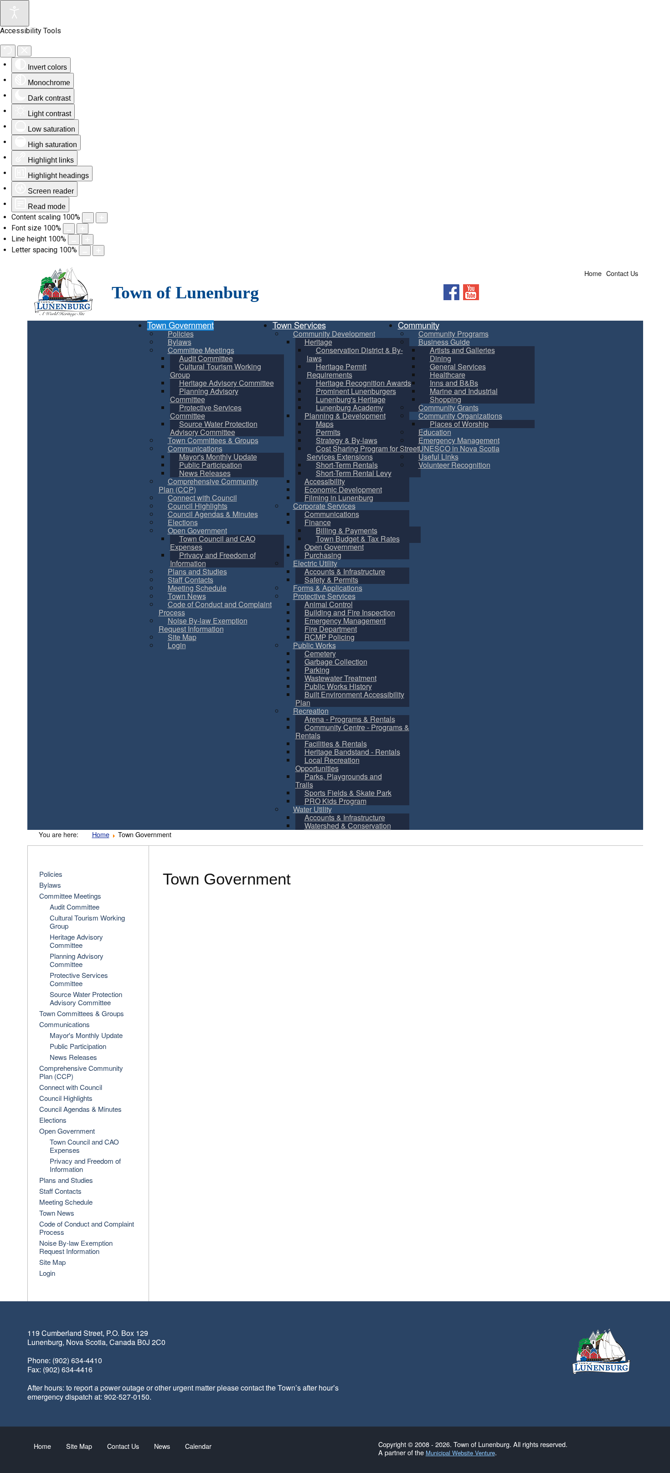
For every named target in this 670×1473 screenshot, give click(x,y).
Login (47, 1273)
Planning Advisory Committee (76, 960)
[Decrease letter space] (85, 250)
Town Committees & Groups (81, 1013)
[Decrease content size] (88, 217)
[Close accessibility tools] (24, 51)
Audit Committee (74, 906)
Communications (64, 1024)
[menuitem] (215, 370)
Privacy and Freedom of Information (85, 1165)
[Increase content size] (102, 217)
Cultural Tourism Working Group (87, 922)
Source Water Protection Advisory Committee (86, 998)
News (162, 1446)
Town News (56, 1212)
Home (593, 273)
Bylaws (50, 885)
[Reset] (7, 51)
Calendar (198, 1446)
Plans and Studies (66, 1180)
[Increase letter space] (98, 250)
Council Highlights (66, 1098)
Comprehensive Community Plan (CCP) (81, 1072)
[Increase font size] (82, 228)
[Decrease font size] (69, 228)
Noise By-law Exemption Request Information (76, 1247)
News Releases (73, 1057)
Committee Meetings (70, 895)
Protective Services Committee (79, 979)
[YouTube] (471, 292)
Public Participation (78, 1046)
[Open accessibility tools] (14, 13)
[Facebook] (451, 292)
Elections (53, 1120)
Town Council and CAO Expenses (84, 1146)
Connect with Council (70, 1087)
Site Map (52, 1262)
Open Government (67, 1130)
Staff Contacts (60, 1191)
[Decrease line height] (74, 239)
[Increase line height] (87, 239)
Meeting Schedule (66, 1202)
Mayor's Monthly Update (86, 1035)
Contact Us (622, 273)
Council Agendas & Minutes (80, 1109)
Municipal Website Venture (460, 1452)
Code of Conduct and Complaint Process (86, 1228)
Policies (50, 874)
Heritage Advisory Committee (76, 941)
